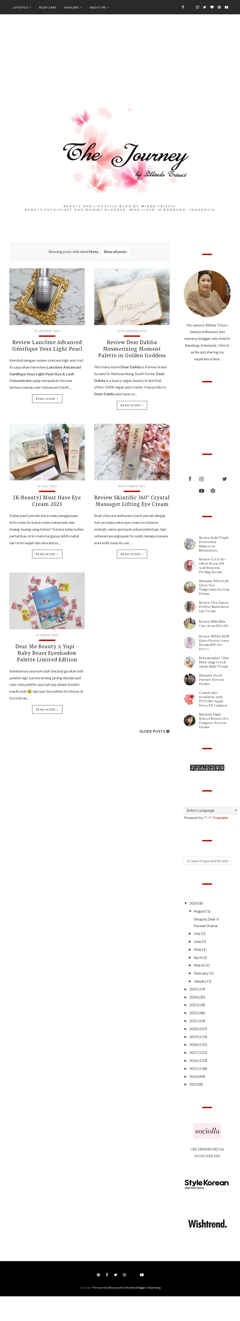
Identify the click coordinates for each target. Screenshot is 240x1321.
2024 (194, 997)
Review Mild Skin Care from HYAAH (213, 623)
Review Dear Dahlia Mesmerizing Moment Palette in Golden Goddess (132, 348)
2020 (194, 1028)
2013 (194, 1084)
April (198, 957)
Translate (220, 817)
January (200, 981)
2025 (194, 989)
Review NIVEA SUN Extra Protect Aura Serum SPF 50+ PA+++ (214, 642)
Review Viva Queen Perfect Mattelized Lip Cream (214, 606)
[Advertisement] (120, 66)
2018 (194, 1044)
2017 (194, 1052)
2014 (194, 1076)
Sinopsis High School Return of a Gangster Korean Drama (213, 720)
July (197, 933)
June (198, 941)
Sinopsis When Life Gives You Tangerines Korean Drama (214, 587)
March (199, 965)
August (200, 911)
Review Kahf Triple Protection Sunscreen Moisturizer (214, 544)
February (201, 973)
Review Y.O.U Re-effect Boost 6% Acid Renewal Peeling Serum (212, 565)
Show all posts (115, 251)
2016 (194, 1060)
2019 (194, 1036)
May (198, 949)
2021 (194, 1020)
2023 (194, 1004)
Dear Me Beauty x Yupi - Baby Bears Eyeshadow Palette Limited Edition (47, 653)
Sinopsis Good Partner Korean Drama (211, 679)
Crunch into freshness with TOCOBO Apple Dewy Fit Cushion (213, 699)
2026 (194, 903)
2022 (194, 1012)
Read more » (47, 398)
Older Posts (152, 731)
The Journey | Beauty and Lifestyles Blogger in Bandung (126, 1287)
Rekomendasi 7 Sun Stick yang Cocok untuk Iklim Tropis (214, 662)
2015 (194, 1068)
